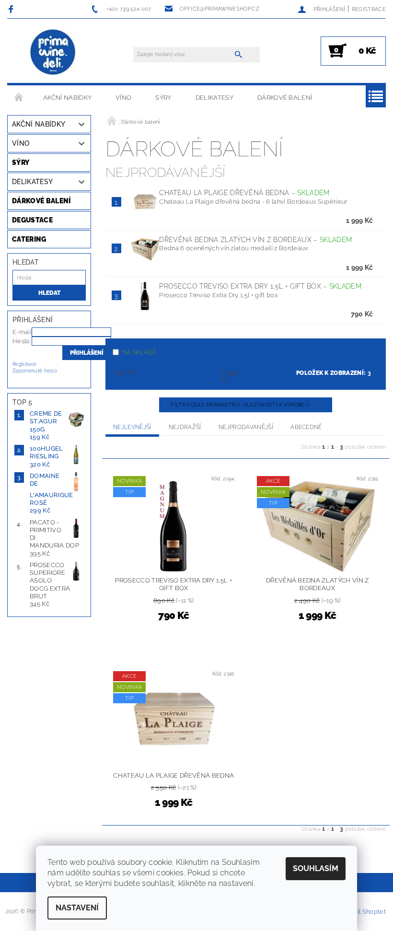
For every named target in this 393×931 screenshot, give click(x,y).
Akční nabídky (67, 97)
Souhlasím (315, 868)
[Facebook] (12, 9)
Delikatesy (214, 97)
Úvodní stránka (19, 97)
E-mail (22, 332)
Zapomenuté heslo (34, 370)
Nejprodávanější (246, 427)
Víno (123, 97)
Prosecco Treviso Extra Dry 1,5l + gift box (260, 286)
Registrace (369, 9)
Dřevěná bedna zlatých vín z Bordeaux (255, 240)
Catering (29, 239)
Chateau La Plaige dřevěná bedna (244, 193)
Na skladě (139, 352)
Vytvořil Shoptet (362, 911)
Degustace (32, 220)
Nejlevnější (132, 427)
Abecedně (306, 427)
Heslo (21, 341)
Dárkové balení (284, 97)
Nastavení (77, 907)
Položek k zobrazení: (333, 373)
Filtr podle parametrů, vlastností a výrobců (241, 405)
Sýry (163, 97)
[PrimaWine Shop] (53, 52)
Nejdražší (185, 427)
